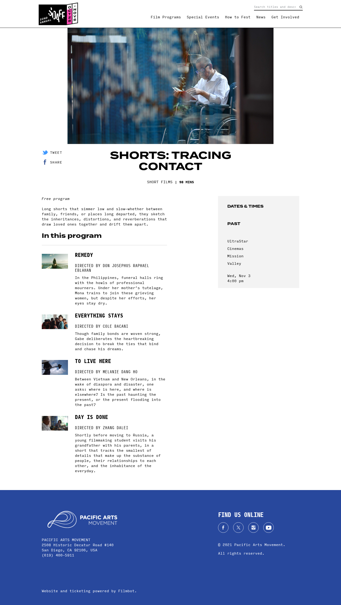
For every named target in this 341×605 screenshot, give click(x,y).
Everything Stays (99, 315)
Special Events (203, 17)
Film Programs (166, 17)
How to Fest (238, 17)
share (56, 162)
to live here (93, 360)
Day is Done (91, 416)
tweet (56, 152)
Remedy (84, 254)
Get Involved (285, 17)
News (261, 17)
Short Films (160, 182)
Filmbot (126, 591)
